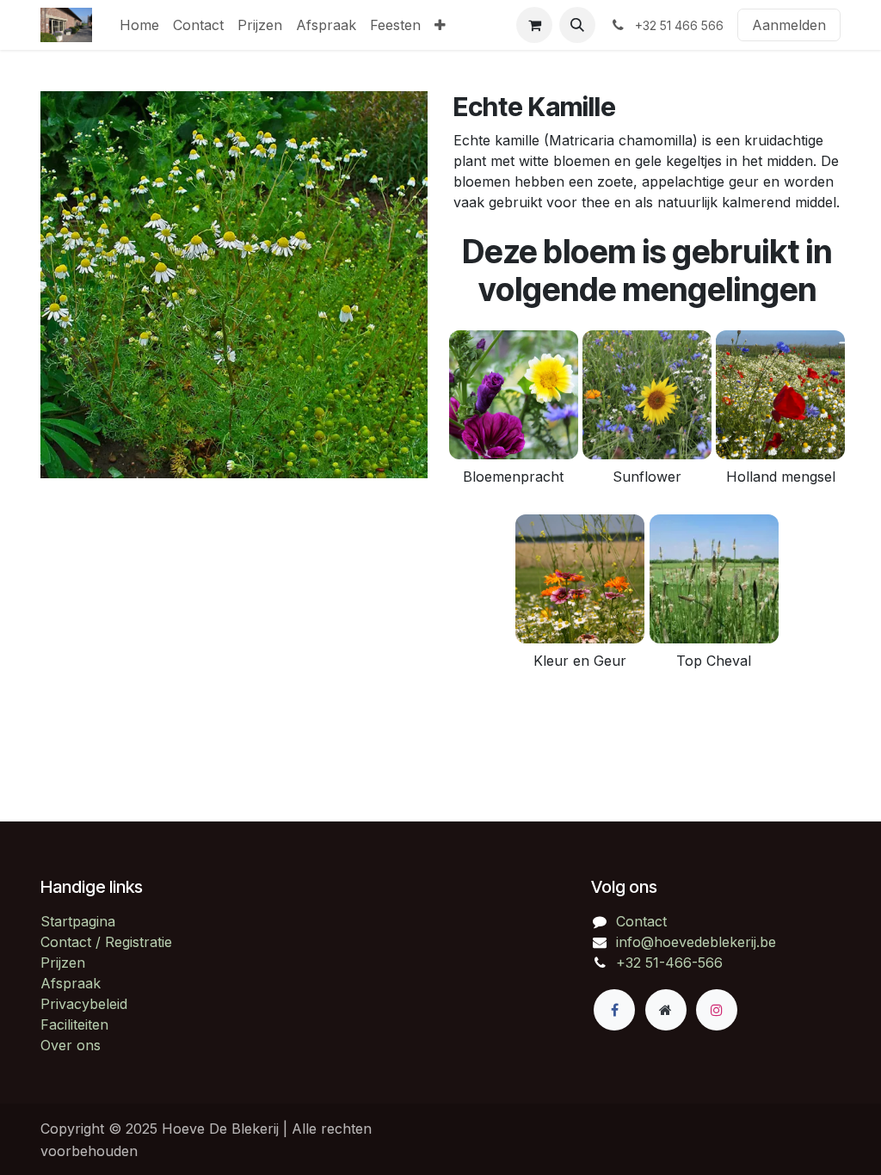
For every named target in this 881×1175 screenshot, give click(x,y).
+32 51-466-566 (669, 962)
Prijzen (62, 962)
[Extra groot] (666, 1009)
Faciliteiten (74, 1024)
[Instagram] (716, 1009)
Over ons (70, 1045)
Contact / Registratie (106, 941)
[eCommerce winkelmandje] (534, 25)
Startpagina (77, 921)
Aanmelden (789, 25)
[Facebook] (614, 1009)
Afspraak (70, 983)
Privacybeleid (83, 1003)
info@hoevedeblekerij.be (696, 941)
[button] (577, 25)
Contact (641, 921)
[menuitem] (139, 25)
